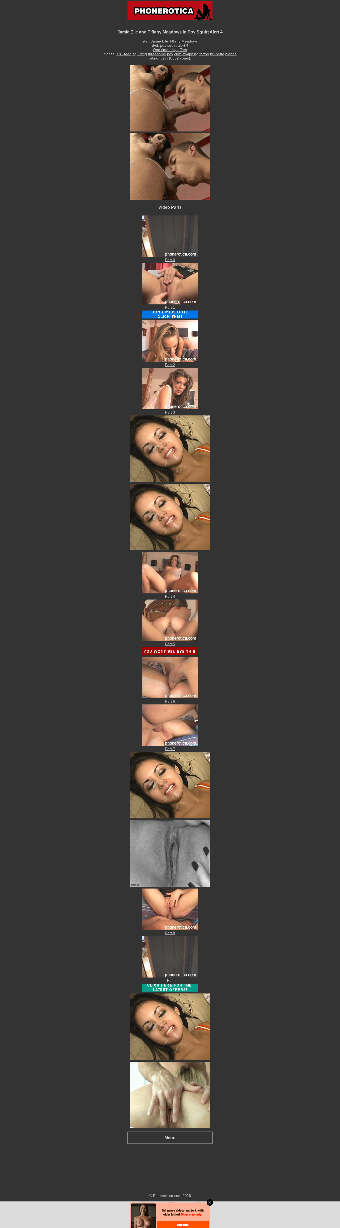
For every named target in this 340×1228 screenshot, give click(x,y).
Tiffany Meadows (183, 41)
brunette (217, 54)
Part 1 (170, 307)
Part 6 (170, 701)
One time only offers (170, 50)
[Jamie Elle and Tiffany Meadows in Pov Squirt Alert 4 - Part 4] (170, 592)
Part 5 (170, 644)
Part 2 (170, 365)
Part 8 (170, 933)
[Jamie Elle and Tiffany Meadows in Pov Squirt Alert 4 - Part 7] (170, 744)
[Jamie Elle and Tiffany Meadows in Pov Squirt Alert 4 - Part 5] (170, 640)
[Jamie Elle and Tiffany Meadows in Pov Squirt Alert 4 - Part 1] (170, 303)
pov (170, 54)
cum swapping (186, 54)
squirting (140, 54)
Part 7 (170, 749)
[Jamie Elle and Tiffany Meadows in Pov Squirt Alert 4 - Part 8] (170, 929)
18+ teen (124, 54)
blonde (231, 54)
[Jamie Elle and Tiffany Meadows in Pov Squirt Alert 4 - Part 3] (170, 408)
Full (170, 980)
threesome (157, 54)
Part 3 (170, 412)
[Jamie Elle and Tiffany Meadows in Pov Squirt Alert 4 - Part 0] (170, 255)
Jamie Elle (159, 41)
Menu (170, 1137)
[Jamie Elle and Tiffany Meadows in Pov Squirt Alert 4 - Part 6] (170, 697)
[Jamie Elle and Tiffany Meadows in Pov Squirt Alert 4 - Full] (170, 976)
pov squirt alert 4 (174, 45)
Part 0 (170, 260)
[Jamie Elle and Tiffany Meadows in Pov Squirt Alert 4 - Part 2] (170, 360)
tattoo (204, 54)
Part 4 (170, 596)
